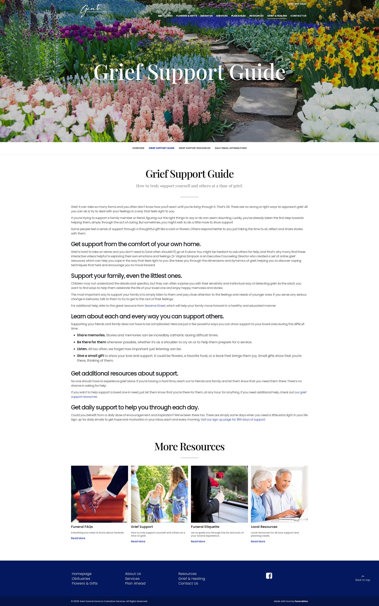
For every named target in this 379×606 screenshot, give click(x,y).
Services (132, 578)
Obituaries (81, 578)
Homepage (82, 573)
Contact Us (188, 583)
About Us (133, 573)
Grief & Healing (191, 578)
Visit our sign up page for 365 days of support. (233, 419)
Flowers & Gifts (85, 583)
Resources (187, 573)
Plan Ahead (135, 583)
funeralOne (301, 601)
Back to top (362, 580)
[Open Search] (375, 4)
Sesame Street (155, 306)
